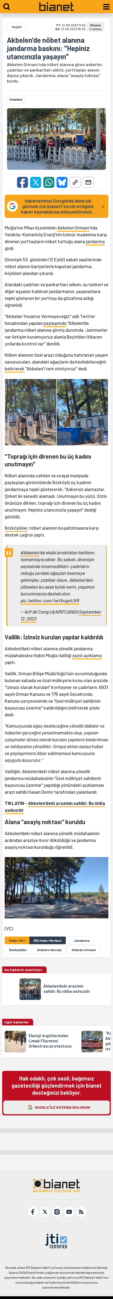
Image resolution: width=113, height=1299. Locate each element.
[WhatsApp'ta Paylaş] (48, 182)
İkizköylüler (16, 528)
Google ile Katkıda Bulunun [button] (62, 1107)
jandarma (95, 241)
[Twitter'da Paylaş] (35, 182)
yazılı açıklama (87, 655)
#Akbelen (30, 552)
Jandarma (81, 940)
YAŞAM (17, 27)
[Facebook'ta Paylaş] (22, 182)
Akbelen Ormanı (73, 227)
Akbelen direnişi (49, 950)
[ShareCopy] (75, 182)
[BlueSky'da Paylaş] (61, 182)
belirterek (14, 368)
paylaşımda (55, 323)
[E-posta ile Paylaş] (88, 182)
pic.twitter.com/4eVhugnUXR (50, 600)
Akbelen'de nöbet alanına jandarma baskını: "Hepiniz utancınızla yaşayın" (48, 48)
